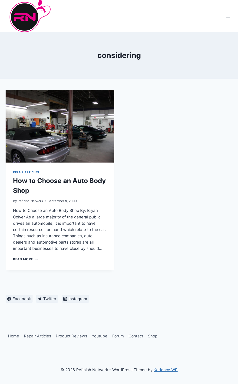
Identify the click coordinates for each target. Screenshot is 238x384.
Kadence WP (166, 369)
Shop (152, 336)
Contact (136, 336)
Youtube (99, 336)
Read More (25, 259)
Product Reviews (71, 336)
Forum (118, 336)
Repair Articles (26, 172)
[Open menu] (228, 16)
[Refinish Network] (29, 16)
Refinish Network (30, 201)
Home (13, 336)
